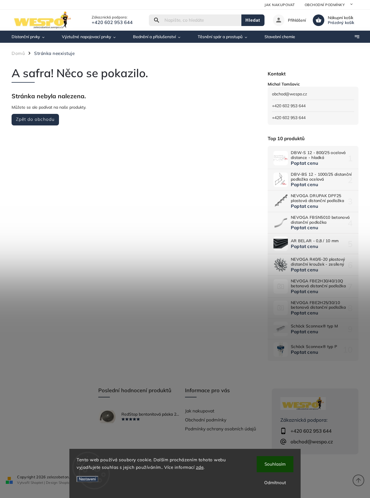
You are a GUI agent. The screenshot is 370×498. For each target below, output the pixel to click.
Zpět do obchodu (35, 119)
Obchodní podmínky (325, 5)
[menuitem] (32, 37)
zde (200, 467)
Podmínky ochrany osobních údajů (220, 429)
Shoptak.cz (67, 482)
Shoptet (37, 482)
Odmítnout (275, 482)
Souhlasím (275, 464)
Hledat (252, 20)
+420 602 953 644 (289, 105)
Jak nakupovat (279, 5)
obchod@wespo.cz (289, 94)
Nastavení (87, 479)
